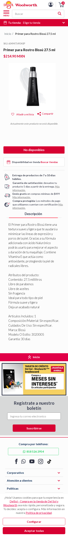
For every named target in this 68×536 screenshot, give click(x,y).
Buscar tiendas (49, 162)
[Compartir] (39, 113)
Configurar (34, 521)
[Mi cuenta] (53, 4)
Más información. (22, 197)
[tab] (33, 214)
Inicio (7, 33)
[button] (61, 4)
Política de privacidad (39, 512)
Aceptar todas (34, 530)
